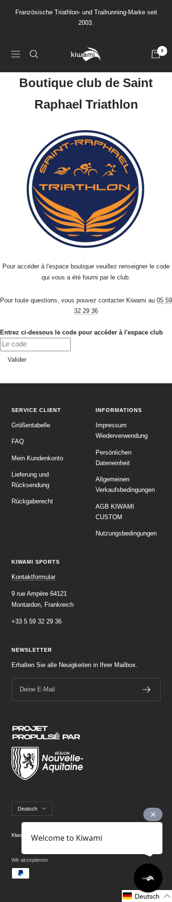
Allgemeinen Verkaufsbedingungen (125, 484)
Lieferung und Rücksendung (30, 480)
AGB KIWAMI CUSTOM (115, 512)
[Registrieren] (147, 689)
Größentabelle (30, 425)
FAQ (17, 441)
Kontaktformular (33, 576)
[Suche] (34, 54)
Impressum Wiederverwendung (122, 430)
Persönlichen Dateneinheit (113, 458)
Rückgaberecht (32, 501)
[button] (147, 896)
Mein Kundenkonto (37, 458)
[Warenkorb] (156, 54)
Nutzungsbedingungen (126, 533)
